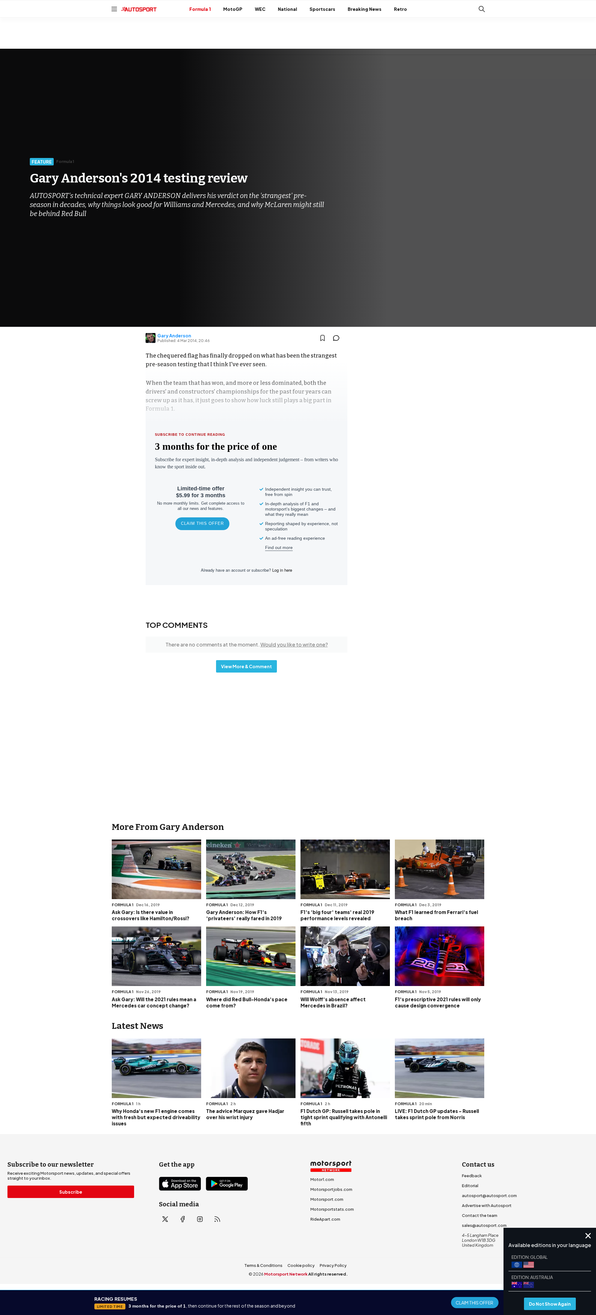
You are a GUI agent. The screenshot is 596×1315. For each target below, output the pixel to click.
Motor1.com (322, 1179)
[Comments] (338, 338)
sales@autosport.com (484, 1225)
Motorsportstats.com (332, 1209)
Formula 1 (200, 9)
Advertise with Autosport (487, 1205)
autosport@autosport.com (489, 1195)
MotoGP (232, 9)
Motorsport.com (326, 1199)
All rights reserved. (328, 1274)
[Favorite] (322, 338)
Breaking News (365, 9)
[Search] (482, 9)
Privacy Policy (333, 1265)
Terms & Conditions (263, 1265)
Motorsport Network (286, 1274)
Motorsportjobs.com (331, 1189)
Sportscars (322, 9)
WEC (260, 9)
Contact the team (479, 1215)
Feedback (472, 1175)
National (287, 9)
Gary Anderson (174, 335)
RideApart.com (325, 1219)
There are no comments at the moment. (246, 644)
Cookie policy (301, 1265)
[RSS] (217, 1219)
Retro (400, 9)
